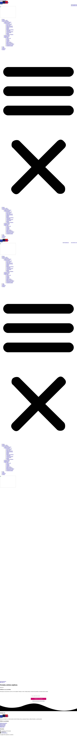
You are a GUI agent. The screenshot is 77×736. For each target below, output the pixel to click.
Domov (3, 19)
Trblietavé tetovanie (9, 26)
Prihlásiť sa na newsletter (39, 698)
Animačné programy (9, 31)
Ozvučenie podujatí (9, 45)
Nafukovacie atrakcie (7, 22)
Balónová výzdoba (9, 230)
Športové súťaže (7, 35)
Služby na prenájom (5, 21)
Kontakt (3, 49)
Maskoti (7, 28)
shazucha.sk (16, 734)
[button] (38, 128)
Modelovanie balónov (10, 29)
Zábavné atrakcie (7, 23)
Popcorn (7, 39)
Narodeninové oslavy (9, 44)
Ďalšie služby (6, 37)
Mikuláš (7, 33)
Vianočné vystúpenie (9, 34)
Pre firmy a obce (5, 20)
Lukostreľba (8, 30)
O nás (3, 46)
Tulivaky (7, 41)
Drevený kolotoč (9, 24)
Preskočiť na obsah (3, 0)
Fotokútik (7, 40)
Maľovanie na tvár (9, 213)
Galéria (3, 47)
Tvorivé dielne (8, 32)
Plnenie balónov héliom (10, 43)
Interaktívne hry (6, 36)
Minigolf (7, 27)
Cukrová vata (8, 38)
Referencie (4, 48)
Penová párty (8, 212)
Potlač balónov (8, 466)
